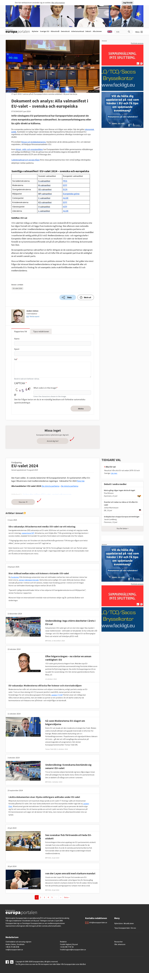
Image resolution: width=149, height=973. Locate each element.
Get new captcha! (15, 395)
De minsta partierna (69, 486)
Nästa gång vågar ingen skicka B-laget (119, 490)
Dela (69, 297)
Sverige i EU (44, 31)
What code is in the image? (45, 387)
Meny (137, 32)
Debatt (88, 31)
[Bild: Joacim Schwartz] (23, 662)
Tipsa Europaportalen (122, 928)
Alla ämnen (97, 31)
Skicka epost (34, 316)
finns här (80, 481)
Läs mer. (114, 473)
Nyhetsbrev (118, 923)
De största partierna (50, 486)
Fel (15, 359)
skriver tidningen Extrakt (29, 580)
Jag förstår (127, 2)
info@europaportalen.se (98, 922)
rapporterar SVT (28, 533)
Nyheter (35, 31)
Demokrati (65, 31)
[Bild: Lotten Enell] (23, 726)
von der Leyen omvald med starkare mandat (70, 873)
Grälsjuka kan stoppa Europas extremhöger (121, 516)
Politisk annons (137, 43)
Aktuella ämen (129, 923)
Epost (16, 349)
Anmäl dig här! (52, 441)
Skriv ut (87, 297)
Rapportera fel (20, 331)
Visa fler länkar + (122, 528)
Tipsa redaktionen (41, 331)
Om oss (133, 928)
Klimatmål (55, 31)
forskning (15, 577)
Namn (16, 338)
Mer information (58, 2)
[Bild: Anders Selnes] (23, 626)
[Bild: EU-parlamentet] (23, 841)
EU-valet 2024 (17, 288)
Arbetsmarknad (77, 31)
